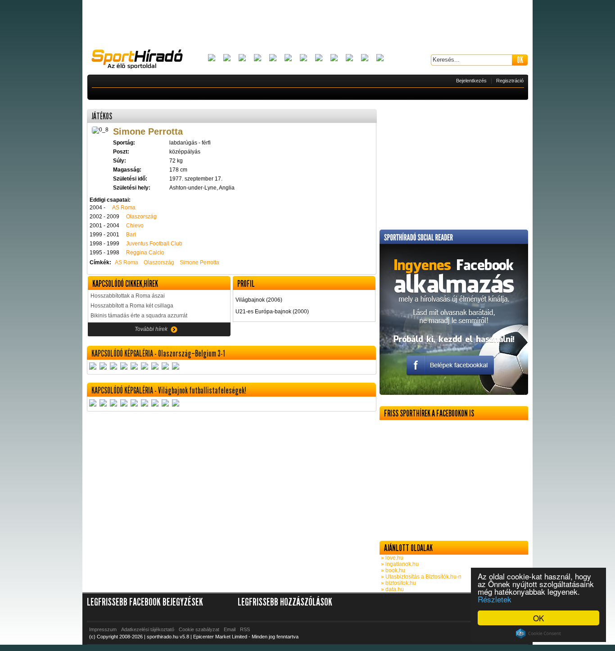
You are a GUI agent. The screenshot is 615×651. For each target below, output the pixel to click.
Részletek (494, 599)
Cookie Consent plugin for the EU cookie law (538, 633)
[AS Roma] (380, 58)
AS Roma (124, 207)
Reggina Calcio (145, 252)
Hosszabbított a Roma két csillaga (131, 306)
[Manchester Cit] (334, 58)
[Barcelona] (242, 58)
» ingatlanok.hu (399, 564)
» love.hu (391, 558)
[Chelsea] (272, 58)
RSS (245, 629)
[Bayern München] (257, 58)
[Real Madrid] (364, 58)
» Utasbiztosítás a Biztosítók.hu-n (420, 577)
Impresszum (103, 629)
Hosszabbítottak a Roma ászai (127, 296)
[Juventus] (303, 58)
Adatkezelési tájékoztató (147, 629)
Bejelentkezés (471, 80)
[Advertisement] (307, 25)
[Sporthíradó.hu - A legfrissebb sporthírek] (141, 60)
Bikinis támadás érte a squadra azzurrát (138, 315)
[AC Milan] (211, 58)
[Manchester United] (349, 58)
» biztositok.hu (398, 583)
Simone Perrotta (199, 262)
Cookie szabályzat (199, 629)
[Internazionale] (288, 58)
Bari (131, 234)
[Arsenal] (227, 58)
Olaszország (141, 216)
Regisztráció (510, 80)
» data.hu (392, 589)
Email (229, 629)
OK (538, 618)
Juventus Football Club (154, 243)
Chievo (135, 225)
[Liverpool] (318, 58)
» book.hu (392, 570)
